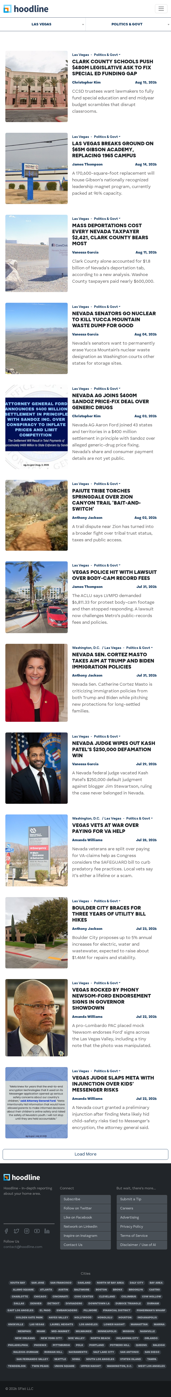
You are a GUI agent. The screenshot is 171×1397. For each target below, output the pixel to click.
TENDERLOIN (17, 1366)
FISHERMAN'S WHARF (151, 1310)
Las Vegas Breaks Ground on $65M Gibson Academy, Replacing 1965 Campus (113, 149)
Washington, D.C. (86, 648)
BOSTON (101, 1290)
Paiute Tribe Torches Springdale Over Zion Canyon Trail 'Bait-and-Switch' (106, 500)
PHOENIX (40, 1345)
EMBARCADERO (67, 1310)
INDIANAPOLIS (147, 1317)
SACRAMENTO (78, 1352)
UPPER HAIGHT (91, 1366)
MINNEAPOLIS (107, 1331)
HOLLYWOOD (83, 1317)
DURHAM (153, 1303)
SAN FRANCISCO (60, 1283)
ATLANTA (46, 1290)
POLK (79, 1345)
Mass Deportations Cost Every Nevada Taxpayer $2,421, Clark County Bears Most (110, 234)
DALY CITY (136, 1283)
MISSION (128, 1331)
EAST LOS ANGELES (20, 1310)
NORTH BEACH (100, 1338)
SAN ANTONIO (129, 1352)
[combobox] (43, 24)
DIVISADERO (74, 1303)
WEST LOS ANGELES (151, 1366)
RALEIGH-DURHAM (25, 1352)
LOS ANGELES (88, 1324)
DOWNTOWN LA (99, 1303)
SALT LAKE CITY (103, 1352)
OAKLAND (84, 1283)
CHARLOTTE (20, 1296)
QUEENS (141, 1345)
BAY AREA (156, 1283)
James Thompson (87, 164)
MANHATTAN (139, 1324)
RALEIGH (159, 1345)
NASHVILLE (147, 1331)
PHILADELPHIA (18, 1345)
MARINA (159, 1324)
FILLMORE (90, 1310)
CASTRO (154, 1290)
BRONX (117, 1290)
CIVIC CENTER (83, 1296)
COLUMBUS (128, 1296)
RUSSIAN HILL (53, 1352)
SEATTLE (60, 1359)
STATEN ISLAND (130, 1359)
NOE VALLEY (76, 1338)
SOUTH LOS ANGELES (100, 1359)
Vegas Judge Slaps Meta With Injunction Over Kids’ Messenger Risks (113, 1084)
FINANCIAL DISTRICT (116, 1310)
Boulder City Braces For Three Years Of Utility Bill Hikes (109, 914)
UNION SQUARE (65, 1366)
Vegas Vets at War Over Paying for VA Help (105, 828)
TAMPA (151, 1359)
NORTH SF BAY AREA (110, 1283)
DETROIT (53, 1303)
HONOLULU (105, 1317)
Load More (85, 1154)
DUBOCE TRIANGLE (128, 1303)
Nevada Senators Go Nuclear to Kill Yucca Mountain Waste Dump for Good (114, 319)
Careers (126, 1208)
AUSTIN (63, 1290)
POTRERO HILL (120, 1345)
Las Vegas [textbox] (41, 24)
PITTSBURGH (61, 1345)
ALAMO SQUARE (23, 1290)
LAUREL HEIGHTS (61, 1324)
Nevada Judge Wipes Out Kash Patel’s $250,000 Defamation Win (113, 749)
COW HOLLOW (151, 1296)
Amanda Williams (87, 840)
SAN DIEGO (152, 1352)
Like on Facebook (78, 1217)
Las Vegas (80, 55)
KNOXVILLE (15, 1324)
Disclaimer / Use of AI (138, 1245)
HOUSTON (125, 1317)
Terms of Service (134, 1236)
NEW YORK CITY (51, 1338)
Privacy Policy (131, 1227)
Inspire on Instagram (80, 1236)
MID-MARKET (60, 1331)
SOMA (76, 1359)
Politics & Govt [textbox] (127, 24)
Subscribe (72, 1199)
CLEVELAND (107, 1296)
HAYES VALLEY (58, 1317)
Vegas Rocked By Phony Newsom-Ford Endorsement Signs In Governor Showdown (111, 999)
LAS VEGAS (37, 1324)
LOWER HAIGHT (114, 1324)
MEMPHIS (24, 1331)
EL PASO (45, 1310)
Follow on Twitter (78, 1208)
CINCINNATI (60, 1296)
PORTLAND (96, 1345)
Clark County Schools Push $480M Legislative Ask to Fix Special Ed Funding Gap (112, 67)
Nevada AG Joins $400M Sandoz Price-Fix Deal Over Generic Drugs (110, 401)
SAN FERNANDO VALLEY (32, 1359)
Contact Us (73, 1245)
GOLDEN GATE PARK (29, 1317)
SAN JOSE (37, 1283)
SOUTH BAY (17, 1283)
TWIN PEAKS (40, 1366)
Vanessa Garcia (85, 252)
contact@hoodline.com (23, 1247)
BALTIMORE (82, 1290)
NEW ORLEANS (25, 1338)
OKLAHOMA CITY (127, 1338)
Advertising (129, 1217)
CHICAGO (40, 1296)
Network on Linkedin (80, 1227)
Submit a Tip (130, 1199)
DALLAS (19, 1303)
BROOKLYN (136, 1290)
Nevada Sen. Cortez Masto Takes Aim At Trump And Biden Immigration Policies (113, 660)
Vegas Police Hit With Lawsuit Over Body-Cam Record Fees (114, 575)
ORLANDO (151, 1338)
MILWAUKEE (84, 1331)
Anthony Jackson (87, 518)
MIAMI (41, 1331)
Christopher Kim (86, 82)
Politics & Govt (106, 55)
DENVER (35, 1303)
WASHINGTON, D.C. (119, 1366)
